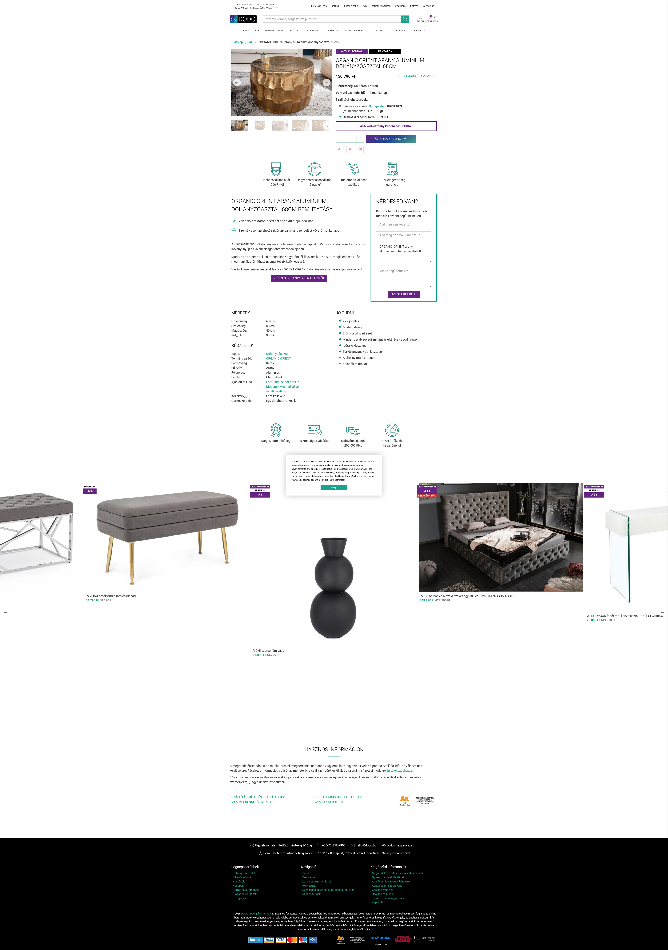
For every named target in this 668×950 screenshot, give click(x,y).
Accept (334, 487)
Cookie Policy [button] (351, 476)
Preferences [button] (338, 480)
